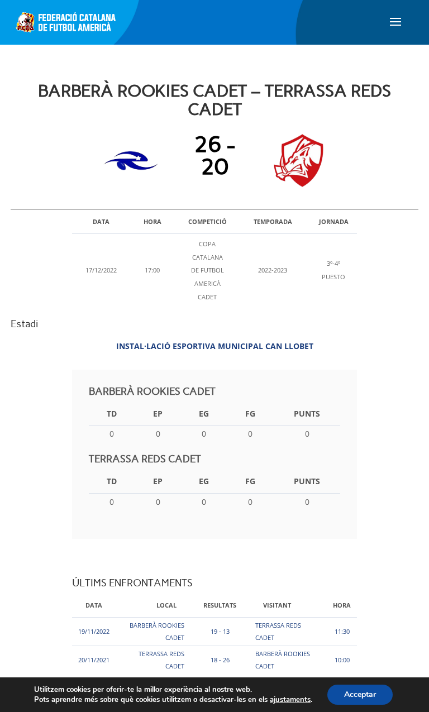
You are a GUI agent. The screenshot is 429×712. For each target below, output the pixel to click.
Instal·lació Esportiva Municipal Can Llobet (214, 346)
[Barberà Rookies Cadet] (134, 161)
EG (204, 413)
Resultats (219, 605)
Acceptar (360, 694)
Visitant (277, 605)
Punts (307, 413)
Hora (342, 605)
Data (93, 605)
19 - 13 (220, 631)
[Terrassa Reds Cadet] (296, 161)
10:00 (342, 660)
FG (250, 413)
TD (112, 413)
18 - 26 (220, 660)
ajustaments (290, 700)
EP (158, 413)
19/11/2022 (93, 631)
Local (166, 605)
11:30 (342, 631)
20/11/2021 (93, 660)
